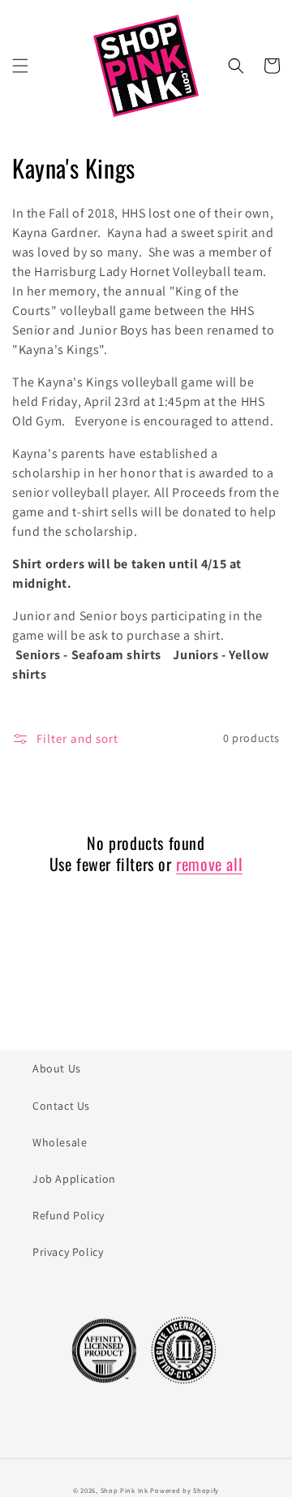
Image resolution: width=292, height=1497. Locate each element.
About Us (56, 1068)
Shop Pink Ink (124, 1490)
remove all (209, 863)
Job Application (74, 1178)
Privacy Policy (67, 1252)
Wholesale (59, 1142)
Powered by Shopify (184, 1490)
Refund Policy (68, 1215)
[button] (20, 66)
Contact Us (61, 1105)
